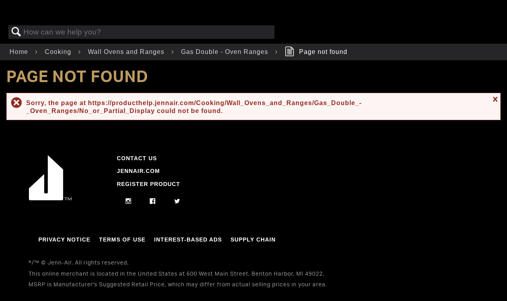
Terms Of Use (122, 239)
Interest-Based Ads (188, 239)
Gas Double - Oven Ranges (225, 51)
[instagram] (128, 201)
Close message (494, 99)
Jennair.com (138, 171)
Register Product (148, 184)
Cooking (59, 51)
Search (16, 32)
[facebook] (153, 201)
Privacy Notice (64, 239)
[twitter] (177, 201)
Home (20, 51)
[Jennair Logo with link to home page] (50, 198)
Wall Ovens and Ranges (127, 51)
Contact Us (137, 158)
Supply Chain (253, 239)
